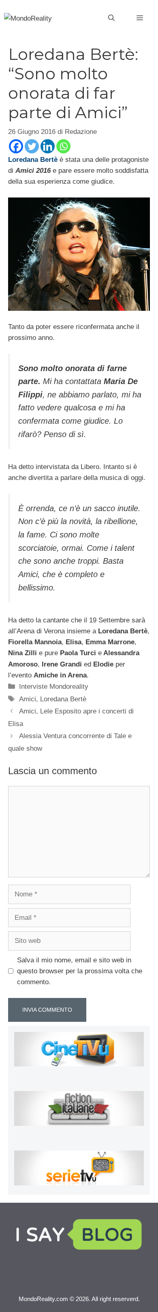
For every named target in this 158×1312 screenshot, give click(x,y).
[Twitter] (32, 146)
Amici (27, 699)
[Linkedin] (48, 146)
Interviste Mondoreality (53, 686)
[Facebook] (16, 146)
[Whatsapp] (63, 146)
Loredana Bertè (63, 699)
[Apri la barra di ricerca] (111, 18)
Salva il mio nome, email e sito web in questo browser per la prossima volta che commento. (79, 971)
